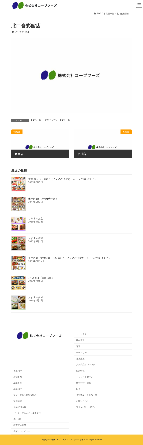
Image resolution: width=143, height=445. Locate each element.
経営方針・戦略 (83, 383)
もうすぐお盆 (35, 218)
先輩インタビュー (21, 431)
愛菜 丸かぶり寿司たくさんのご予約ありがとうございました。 (62, 179)
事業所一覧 (36, 120)
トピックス (81, 334)
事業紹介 (17, 370)
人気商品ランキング (85, 364)
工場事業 (17, 383)
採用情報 (17, 401)
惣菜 (78, 346)
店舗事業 (17, 377)
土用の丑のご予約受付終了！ (44, 199)
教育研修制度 (19, 425)
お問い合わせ (82, 401)
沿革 (78, 389)
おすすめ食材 (35, 238)
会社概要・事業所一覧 (86, 395)
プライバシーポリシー (86, 407)
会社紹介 (17, 419)
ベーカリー (81, 352)
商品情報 (80, 340)
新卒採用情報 (19, 407)
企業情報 (80, 370)
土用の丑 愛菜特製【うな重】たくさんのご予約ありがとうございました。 (69, 258)
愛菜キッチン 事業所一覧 (57, 120)
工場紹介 (17, 389)
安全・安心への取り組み (24, 395)
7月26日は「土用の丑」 (41, 277)
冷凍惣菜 (80, 358)
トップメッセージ (84, 377)
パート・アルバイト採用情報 (27, 413)
